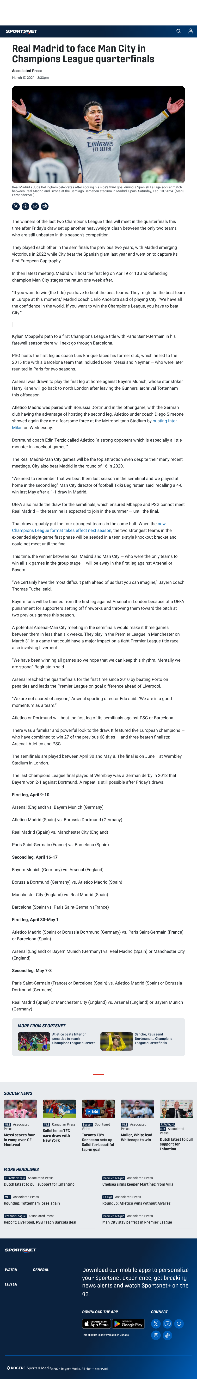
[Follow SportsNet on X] (156, 1323)
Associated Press (27, 70)
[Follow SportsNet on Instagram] (156, 1335)
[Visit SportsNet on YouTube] (167, 1323)
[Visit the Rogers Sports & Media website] (29, 1368)
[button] (178, 31)
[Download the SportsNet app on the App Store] (96, 1323)
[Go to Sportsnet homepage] (21, 32)
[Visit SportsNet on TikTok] (167, 1335)
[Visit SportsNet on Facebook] (179, 1323)
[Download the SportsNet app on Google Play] (128, 1323)
